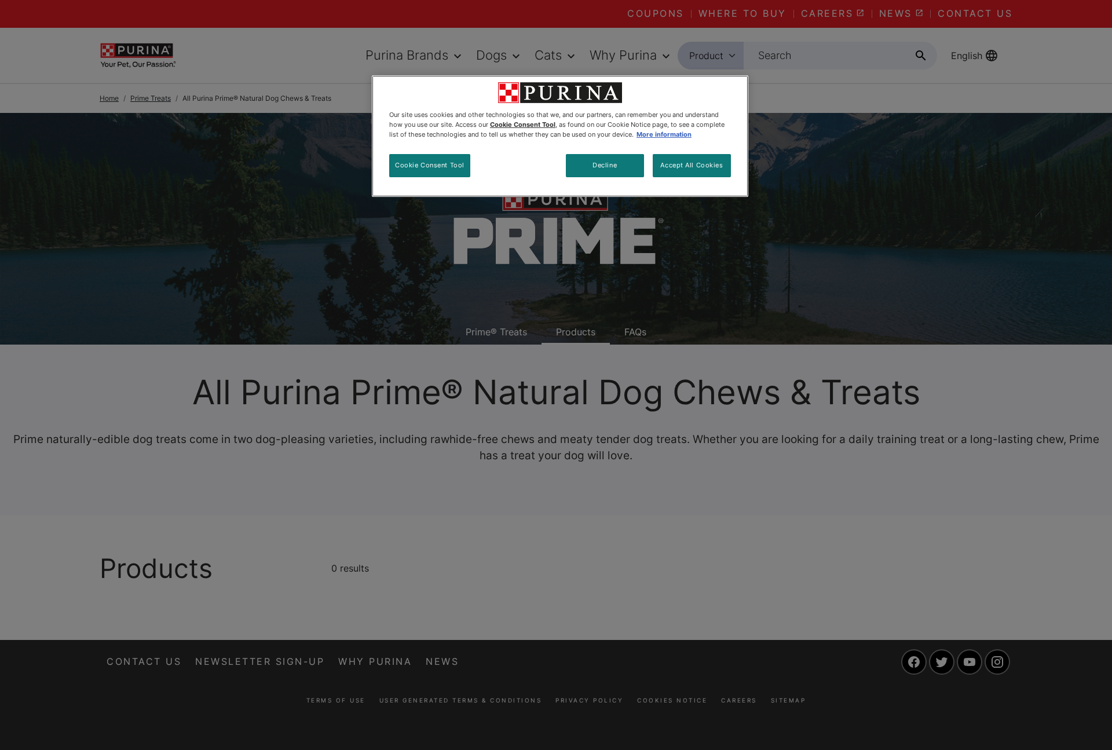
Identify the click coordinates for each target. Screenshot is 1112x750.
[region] (560, 136)
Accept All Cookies (691, 165)
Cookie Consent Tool (429, 165)
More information (664, 134)
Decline (604, 165)
